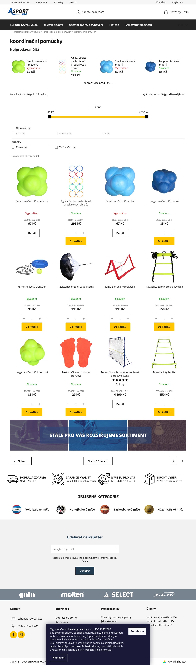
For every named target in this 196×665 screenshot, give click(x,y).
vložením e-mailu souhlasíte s (85, 559)
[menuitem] (24, 24)
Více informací (103, 649)
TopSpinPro (67, 147)
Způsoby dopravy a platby (116, 617)
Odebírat (85, 570)
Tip (106, 133)
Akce (20, 133)
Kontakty (58, 2)
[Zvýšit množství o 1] (83, 233)
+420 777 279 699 (28, 625)
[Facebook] (13, 634)
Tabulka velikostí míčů (159, 625)
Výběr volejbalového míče (162, 617)
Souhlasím (137, 631)
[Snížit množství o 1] (68, 233)
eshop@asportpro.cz (30, 618)
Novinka (65, 133)
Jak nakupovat (109, 621)
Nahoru (22, 461)
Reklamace (41, 2)
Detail (32, 233)
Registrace (177, 2)
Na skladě (23, 127)
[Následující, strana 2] (173, 461)
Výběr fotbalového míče (160, 621)
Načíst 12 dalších (98, 461)
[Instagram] (21, 634)
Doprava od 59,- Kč (19, 2)
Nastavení (59, 657)
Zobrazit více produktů (97, 83)
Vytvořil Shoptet (176, 661)
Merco (21, 147)
